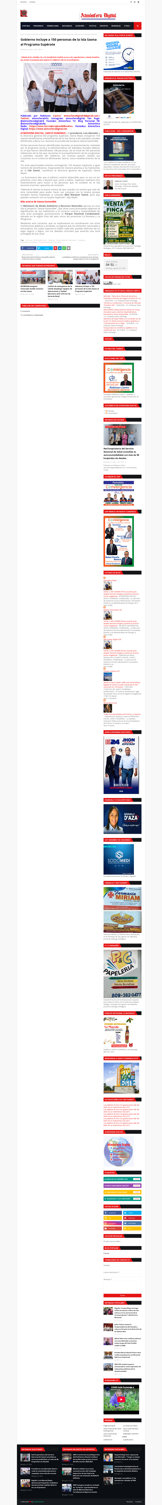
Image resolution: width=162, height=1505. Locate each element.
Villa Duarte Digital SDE (112, 639)
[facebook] (131, 2)
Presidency (81, 240)
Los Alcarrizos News (130, 1426)
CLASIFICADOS (128, 1440)
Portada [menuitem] (26, 26)
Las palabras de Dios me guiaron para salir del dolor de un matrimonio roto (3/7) (121, 1124)
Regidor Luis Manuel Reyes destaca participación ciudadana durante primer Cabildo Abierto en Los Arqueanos (44, 1483)
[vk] (132, 1223)
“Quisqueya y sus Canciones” (120, 1199)
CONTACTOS (108, 1440)
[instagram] (134, 2)
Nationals (51, 240)
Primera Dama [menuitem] (53, 26)
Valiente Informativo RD (113, 610)
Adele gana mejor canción (120, 1186)
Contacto (32, 2)
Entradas (110, 411)
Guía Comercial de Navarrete (110, 1435)
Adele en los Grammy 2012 (120, 1179)
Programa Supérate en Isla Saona (36, 34)
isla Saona (28, 240)
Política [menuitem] (92, 26)
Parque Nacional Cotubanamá (66, 240)
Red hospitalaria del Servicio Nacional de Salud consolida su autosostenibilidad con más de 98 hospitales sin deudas (121, 453)
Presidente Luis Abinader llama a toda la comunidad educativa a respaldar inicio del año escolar (44, 1471)
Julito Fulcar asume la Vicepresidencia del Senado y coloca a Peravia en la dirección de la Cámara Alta (127, 1328)
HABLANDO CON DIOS (131, 1434)
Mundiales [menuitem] (116, 26)
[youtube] (113, 1228)
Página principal (109, 1426)
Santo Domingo (112, 262)
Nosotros (24, 2)
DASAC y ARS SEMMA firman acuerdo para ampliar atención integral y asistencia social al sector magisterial (121, 594)
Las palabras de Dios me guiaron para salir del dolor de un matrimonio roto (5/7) (121, 1115)
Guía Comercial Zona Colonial (130, 1430)
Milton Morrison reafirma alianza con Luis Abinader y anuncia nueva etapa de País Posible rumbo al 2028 (127, 1342)
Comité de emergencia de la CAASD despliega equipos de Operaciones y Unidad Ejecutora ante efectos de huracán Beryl (60, 291)
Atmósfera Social (110, 703)
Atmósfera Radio (110, 580)
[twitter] (132, 1213)
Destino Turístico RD (112, 671)
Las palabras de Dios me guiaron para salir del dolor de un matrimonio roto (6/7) (121, 1110)
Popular (106, 1253)
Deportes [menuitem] (104, 26)
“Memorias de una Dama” (120, 1192)
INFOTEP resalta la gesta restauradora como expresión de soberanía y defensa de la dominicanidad (127, 1367)
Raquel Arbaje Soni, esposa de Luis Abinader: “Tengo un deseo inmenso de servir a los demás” (127, 1457)
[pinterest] (138, 2)
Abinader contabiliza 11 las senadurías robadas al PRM (125, 1479)
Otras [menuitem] (127, 26)
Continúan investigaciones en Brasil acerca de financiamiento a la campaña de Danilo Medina (127, 1468)
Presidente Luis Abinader (29, 242)
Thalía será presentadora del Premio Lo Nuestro (122, 714)
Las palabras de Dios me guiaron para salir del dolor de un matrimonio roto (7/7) (121, 1106)
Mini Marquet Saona (40, 240)
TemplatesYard (38, 1502)
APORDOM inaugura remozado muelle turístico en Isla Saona (32, 288)
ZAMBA (124, 1437)
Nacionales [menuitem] (67, 26)
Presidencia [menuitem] (38, 26)
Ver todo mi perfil (120, 188)
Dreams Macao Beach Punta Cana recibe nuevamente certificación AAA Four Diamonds (127, 1354)
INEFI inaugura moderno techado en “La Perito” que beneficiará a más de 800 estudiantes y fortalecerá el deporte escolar (86, 1488)
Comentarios (112, 413)
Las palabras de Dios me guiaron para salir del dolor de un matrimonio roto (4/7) (121, 1119)
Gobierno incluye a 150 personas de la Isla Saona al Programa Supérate (87, 288)
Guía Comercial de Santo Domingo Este (112, 1430)
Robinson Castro (27, 50)
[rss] (113, 1218)
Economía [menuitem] (80, 26)
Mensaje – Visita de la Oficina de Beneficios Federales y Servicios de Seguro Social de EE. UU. (122, 297)
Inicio (22, 34)
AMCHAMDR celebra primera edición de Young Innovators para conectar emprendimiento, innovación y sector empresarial (121, 312)
